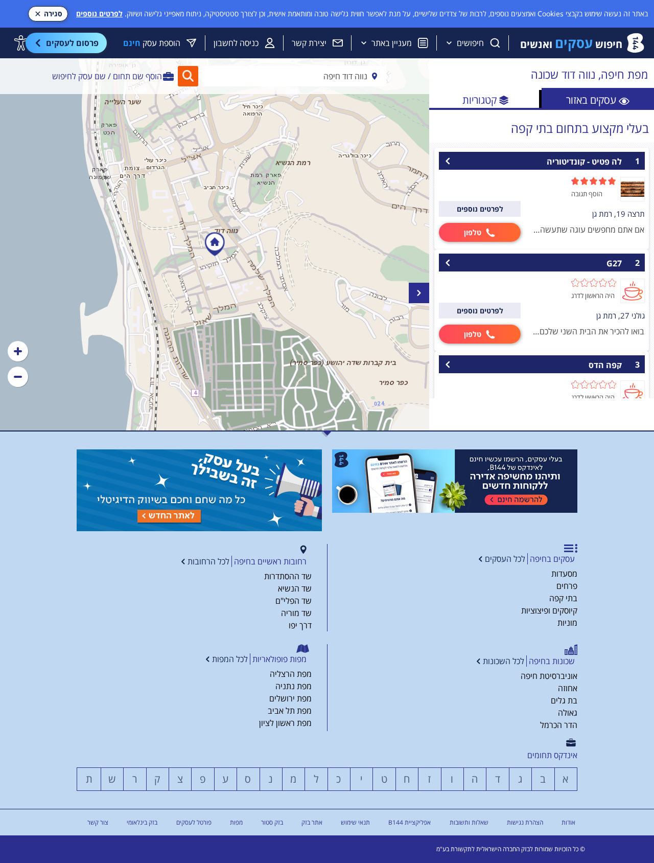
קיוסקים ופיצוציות (549, 610)
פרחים (566, 586)
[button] (18, 351)
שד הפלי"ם (293, 600)
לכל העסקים (505, 558)
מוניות (567, 622)
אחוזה (567, 688)
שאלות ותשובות (469, 822)
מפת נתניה (293, 686)
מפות (236, 822)
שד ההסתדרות (288, 576)
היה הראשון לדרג (593, 295)
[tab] (598, 99)
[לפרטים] (454, 481)
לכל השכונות (503, 661)
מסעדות (564, 573)
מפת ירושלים (290, 698)
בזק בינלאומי (142, 822)
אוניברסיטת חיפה (549, 676)
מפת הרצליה (291, 673)
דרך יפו (300, 625)
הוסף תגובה (586, 193)
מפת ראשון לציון (285, 723)
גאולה (567, 712)
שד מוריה (296, 613)
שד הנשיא (295, 588)
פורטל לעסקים (194, 822)
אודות (568, 822)
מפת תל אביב (290, 710)
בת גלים (564, 700)
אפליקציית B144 (409, 822)
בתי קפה (563, 598)
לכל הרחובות (208, 561)
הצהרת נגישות (525, 822)
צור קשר (97, 822)
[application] (214, 244)
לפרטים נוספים (99, 13)
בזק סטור (272, 822)
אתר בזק (311, 822)
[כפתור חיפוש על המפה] (188, 76)
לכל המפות (230, 659)
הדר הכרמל (558, 725)
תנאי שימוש (355, 822)
